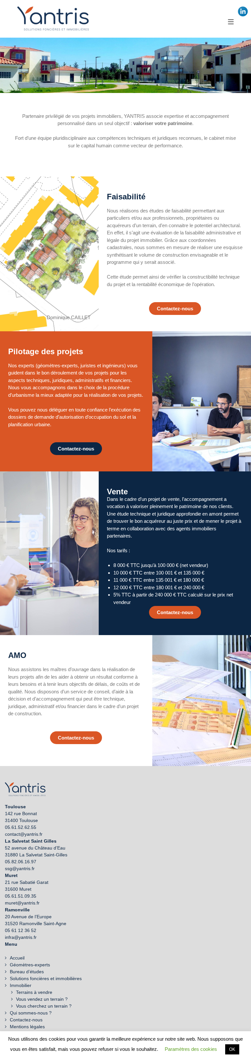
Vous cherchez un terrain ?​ (44, 1006)
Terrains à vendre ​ (35, 992)
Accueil (17, 957)
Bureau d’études (27, 971)
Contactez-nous (26, 1019)
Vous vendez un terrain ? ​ (42, 999)
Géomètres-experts (30, 964)
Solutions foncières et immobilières (46, 978)
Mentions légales (27, 1026)
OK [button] (232, 1049)
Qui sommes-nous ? (31, 1012)
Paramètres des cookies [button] (191, 1049)
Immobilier (20, 985)
